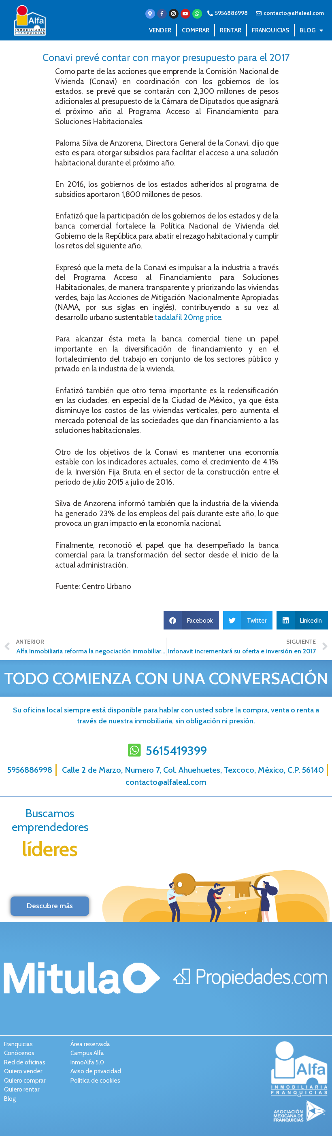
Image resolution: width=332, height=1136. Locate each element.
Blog (307, 30)
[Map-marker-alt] (150, 14)
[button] (191, 620)
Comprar (195, 30)
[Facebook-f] (162, 14)
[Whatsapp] (197, 14)
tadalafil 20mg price (188, 317)
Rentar (230, 30)
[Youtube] (185, 14)
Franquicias (270, 30)
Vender (160, 30)
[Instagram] (174, 14)
